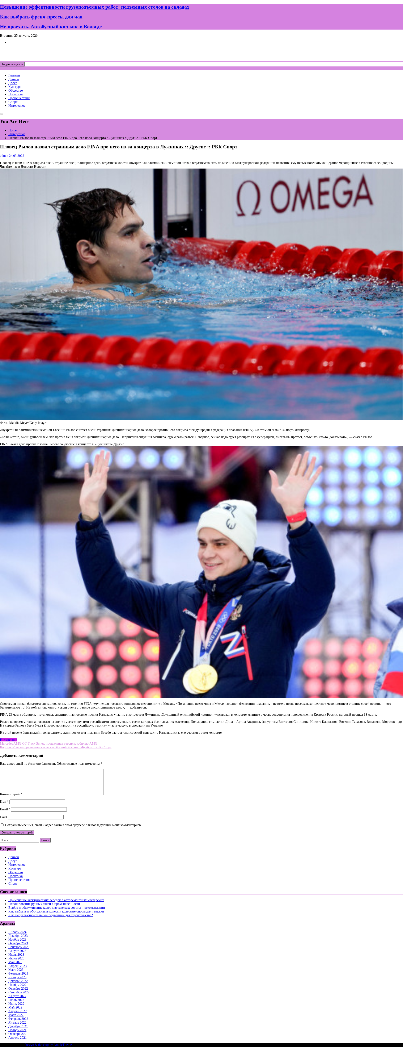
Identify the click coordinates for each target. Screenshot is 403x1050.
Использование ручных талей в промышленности (44, 904)
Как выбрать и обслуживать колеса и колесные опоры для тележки (56, 911)
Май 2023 (15, 962)
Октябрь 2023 (18, 943)
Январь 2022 (17, 1022)
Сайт (3, 817)
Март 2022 (16, 1015)
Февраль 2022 (18, 1018)
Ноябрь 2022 (17, 984)
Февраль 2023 (18, 973)
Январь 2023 (17, 977)
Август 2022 (17, 996)
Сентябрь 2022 (18, 992)
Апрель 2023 (17, 966)
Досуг (12, 83)
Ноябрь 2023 (17, 939)
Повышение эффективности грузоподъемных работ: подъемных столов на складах (94, 7)
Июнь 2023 (16, 958)
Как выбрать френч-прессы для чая (41, 16)
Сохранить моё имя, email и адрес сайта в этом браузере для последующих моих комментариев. (73, 825)
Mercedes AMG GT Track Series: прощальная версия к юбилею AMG (48, 743)
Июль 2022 (16, 1000)
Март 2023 (16, 969)
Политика (15, 94)
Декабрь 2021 (18, 1026)
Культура (14, 86)
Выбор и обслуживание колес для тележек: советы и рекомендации (56, 907)
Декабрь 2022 (18, 981)
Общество (15, 90)
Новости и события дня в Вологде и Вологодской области (86, 53)
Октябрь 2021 (18, 1034)
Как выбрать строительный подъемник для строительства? (50, 915)
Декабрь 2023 (18, 935)
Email (5, 809)
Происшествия (19, 98)
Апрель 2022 (17, 1011)
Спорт (12, 102)
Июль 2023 (16, 954)
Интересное (16, 105)
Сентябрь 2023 (18, 947)
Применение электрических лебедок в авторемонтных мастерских (56, 900)
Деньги (13, 79)
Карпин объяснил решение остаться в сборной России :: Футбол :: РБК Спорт (55, 747)
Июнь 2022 (16, 1003)
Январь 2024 (17, 932)
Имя (4, 801)
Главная (14, 75)
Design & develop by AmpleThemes (49, 1044)
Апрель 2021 (17, 1037)
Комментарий (11, 794)
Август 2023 (17, 951)
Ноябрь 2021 (17, 1030)
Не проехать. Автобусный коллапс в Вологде (51, 26)
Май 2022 (15, 1007)
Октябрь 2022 (18, 988)
